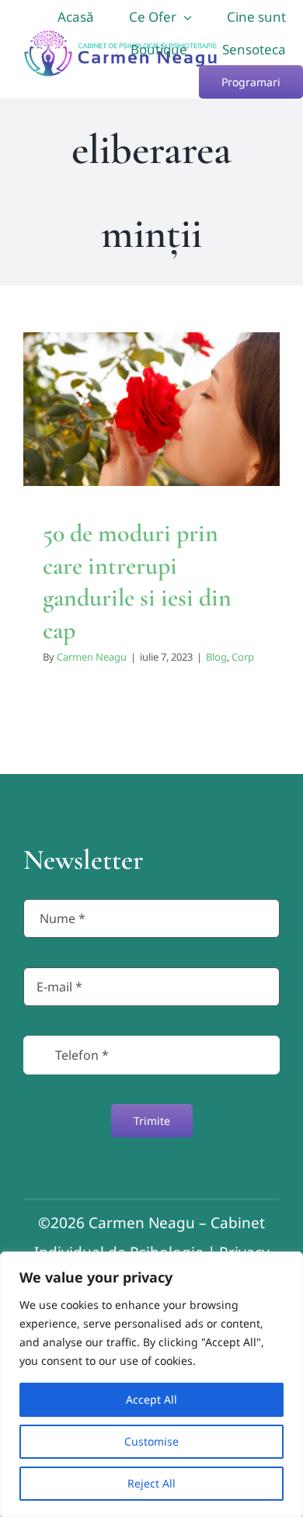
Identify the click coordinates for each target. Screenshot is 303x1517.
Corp (164, 459)
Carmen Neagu (92, 657)
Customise (151, 1441)
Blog (137, 459)
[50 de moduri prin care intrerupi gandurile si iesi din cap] (151, 409)
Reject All (151, 1483)
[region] (151, 1384)
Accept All (151, 1399)
